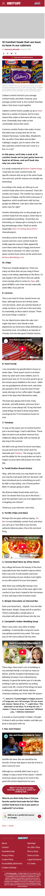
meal (40, 111)
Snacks (11, 826)
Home (4, 826)
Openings (31, 843)
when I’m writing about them (24, 229)
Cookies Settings (9, 867)
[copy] (15, 53)
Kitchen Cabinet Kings (32, 168)
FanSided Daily (8, 851)
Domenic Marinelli (12, 49)
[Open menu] (3, 3)
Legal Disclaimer (34, 859)
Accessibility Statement (12, 863)
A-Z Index (31, 863)
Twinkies (18, 453)
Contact (5, 847)
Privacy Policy (8, 855)
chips (32, 281)
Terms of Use (33, 855)
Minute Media (13, 873)
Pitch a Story (32, 851)
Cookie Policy (7, 859)
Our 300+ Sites (33, 847)
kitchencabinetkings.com (13, 257)
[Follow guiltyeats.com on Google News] (39, 816)
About (4, 843)
